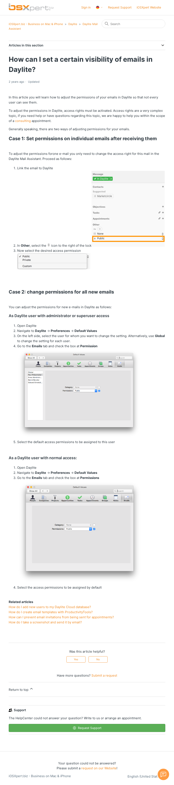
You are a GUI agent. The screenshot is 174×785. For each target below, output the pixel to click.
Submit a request (104, 675)
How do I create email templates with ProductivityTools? (51, 612)
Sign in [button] (86, 7)
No (98, 659)
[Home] (31, 7)
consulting (23, 121)
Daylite (72, 24)
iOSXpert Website (149, 7)
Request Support (120, 7)
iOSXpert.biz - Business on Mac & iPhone (36, 24)
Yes (76, 659)
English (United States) (145, 776)
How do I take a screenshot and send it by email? (45, 622)
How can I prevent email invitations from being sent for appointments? (61, 617)
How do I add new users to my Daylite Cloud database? (50, 607)
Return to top (19, 690)
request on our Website (98, 768)
